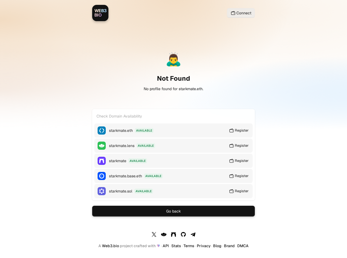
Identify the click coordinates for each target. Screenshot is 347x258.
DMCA (243, 245)
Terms (189, 245)
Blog (217, 245)
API (166, 245)
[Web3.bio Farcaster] (173, 235)
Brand (229, 245)
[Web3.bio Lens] (163, 235)
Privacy (204, 245)
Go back (173, 211)
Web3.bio (110, 245)
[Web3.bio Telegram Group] (193, 235)
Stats (176, 245)
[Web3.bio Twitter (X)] (154, 235)
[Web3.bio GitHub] (183, 235)
